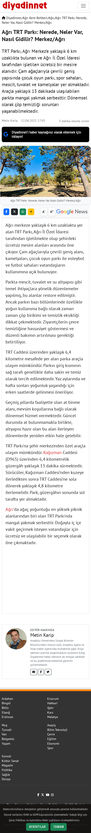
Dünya (6, 779)
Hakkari (52, 703)
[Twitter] (48, 672)
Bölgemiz (8, 739)
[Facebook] (41, 672)
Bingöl (6, 703)
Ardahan (7, 699)
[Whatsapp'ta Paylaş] (23, 211)
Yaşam (6, 744)
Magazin (7, 765)
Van (4, 734)
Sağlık (6, 775)
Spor (50, 748)
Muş (4, 725)
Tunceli (6, 730)
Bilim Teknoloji (57, 730)
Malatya (52, 717)
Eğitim (51, 739)
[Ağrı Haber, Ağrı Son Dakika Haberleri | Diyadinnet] (24, 5)
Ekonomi (53, 744)
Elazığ (6, 712)
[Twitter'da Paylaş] (14, 211)
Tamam (58, 827)
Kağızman (52, 452)
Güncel (6, 756)
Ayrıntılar (37, 827)
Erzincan (7, 717)
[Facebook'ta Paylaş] (6, 211)
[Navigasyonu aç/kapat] (83, 6)
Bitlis (5, 708)
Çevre (51, 734)
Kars (50, 712)
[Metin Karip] (16, 638)
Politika (7, 770)
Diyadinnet (13, 18)
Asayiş (51, 725)
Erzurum (53, 699)
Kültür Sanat (10, 761)
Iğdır (50, 708)
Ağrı (51, 18)
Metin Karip (10, 120)
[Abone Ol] (71, 212)
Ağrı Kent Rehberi (35, 18)
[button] (31, 211)
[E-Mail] (33, 672)
